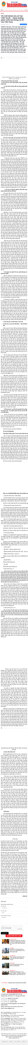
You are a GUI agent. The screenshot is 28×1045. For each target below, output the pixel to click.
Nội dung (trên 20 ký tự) (6, 915)
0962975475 (20, 1006)
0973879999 (14, 1006)
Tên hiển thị (3, 906)
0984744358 (7, 1006)
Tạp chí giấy (17, 1041)
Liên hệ (24, 1041)
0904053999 (5, 1025)
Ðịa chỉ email (3, 910)
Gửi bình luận (5, 933)
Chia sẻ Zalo (23, 24)
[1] (1, 841)
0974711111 (13, 1030)
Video (11, 1041)
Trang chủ (5, 1041)
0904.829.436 (13, 1013)
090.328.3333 (16, 1016)
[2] (12, 257)
